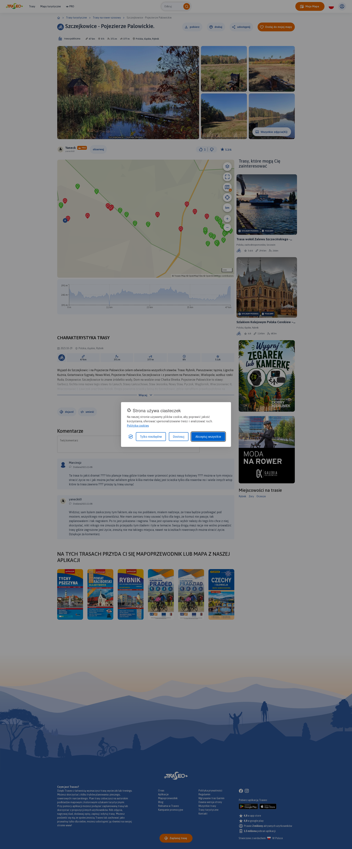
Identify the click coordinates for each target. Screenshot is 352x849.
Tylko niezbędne (151, 436)
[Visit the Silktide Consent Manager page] (131, 436)
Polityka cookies (138, 425)
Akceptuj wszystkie (208, 436)
